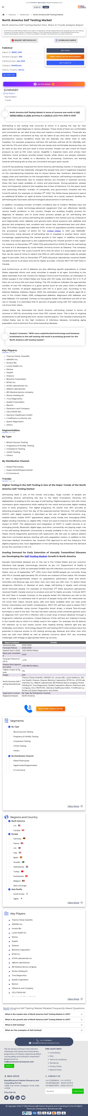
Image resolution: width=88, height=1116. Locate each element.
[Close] (65, 538)
